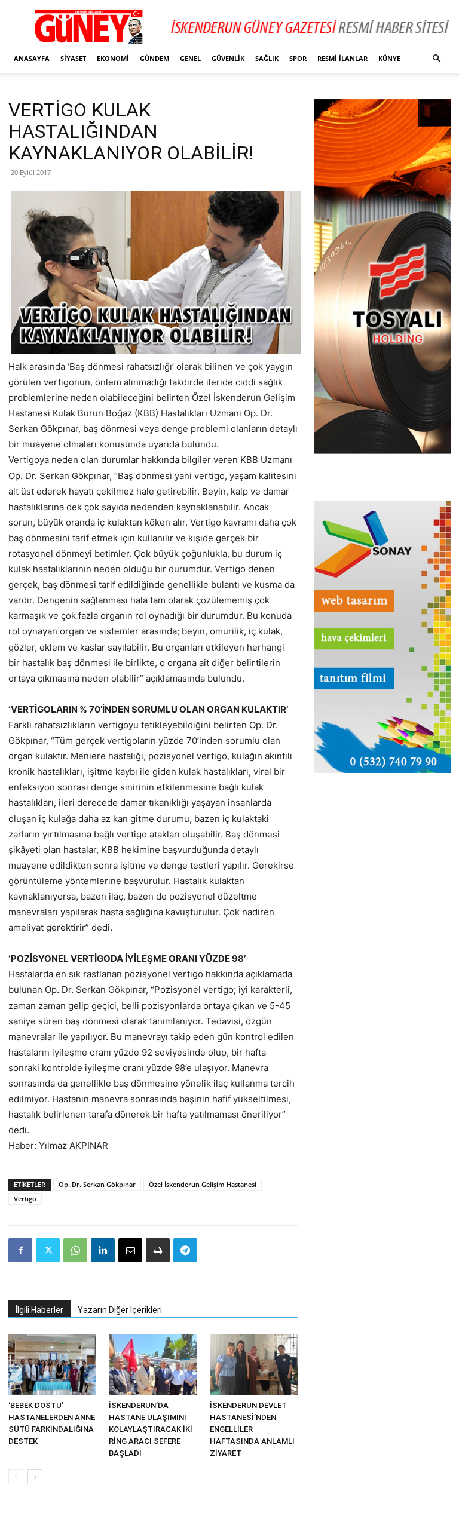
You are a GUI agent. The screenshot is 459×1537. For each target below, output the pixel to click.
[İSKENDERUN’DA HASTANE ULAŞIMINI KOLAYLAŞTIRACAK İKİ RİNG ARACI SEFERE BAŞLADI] (153, 1364)
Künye (389, 58)
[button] (436, 59)
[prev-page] (15, 1476)
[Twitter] (48, 1250)
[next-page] (34, 1476)
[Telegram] (185, 1250)
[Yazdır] (158, 1250)
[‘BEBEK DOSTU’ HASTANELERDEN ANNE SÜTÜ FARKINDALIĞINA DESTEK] (52, 1364)
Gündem (154, 58)
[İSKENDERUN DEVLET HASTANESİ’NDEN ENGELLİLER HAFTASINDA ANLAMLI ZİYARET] (254, 1364)
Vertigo (25, 1198)
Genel (190, 58)
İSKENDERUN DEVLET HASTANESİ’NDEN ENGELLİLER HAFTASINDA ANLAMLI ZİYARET (252, 1429)
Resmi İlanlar (342, 58)
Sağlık (267, 58)
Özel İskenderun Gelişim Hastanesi (202, 1184)
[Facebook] (20, 1250)
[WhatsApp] (75, 1250)
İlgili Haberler (39, 1310)
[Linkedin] (103, 1250)
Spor (298, 58)
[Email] (130, 1250)
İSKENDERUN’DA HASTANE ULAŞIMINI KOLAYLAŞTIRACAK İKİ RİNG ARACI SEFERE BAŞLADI (150, 1429)
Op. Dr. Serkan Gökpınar (97, 1184)
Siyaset (73, 58)
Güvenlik (228, 58)
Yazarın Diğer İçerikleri (120, 1310)
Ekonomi (113, 58)
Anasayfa (32, 58)
